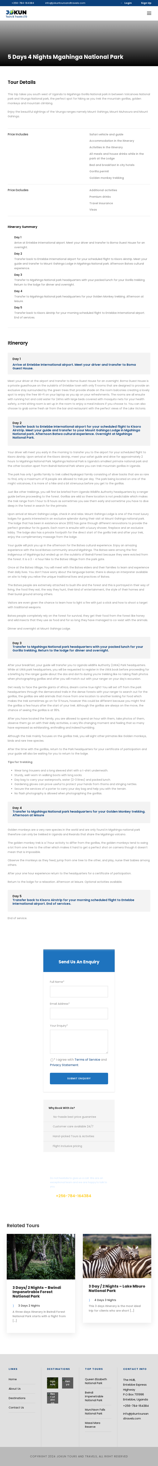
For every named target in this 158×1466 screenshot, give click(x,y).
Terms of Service (87, 1059)
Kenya (67, 1382)
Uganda (52, 1382)
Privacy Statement (64, 1065)
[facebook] (108, 3)
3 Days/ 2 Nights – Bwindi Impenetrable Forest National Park (37, 1292)
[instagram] (114, 3)
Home (13, 1379)
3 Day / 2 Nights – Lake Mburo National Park (117, 1288)
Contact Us (16, 1407)
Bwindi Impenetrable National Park (94, 1396)
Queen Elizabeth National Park (96, 1381)
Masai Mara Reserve (92, 1425)
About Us (15, 1389)
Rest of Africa (52, 1398)
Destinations (17, 1398)
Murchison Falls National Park (95, 1411)
